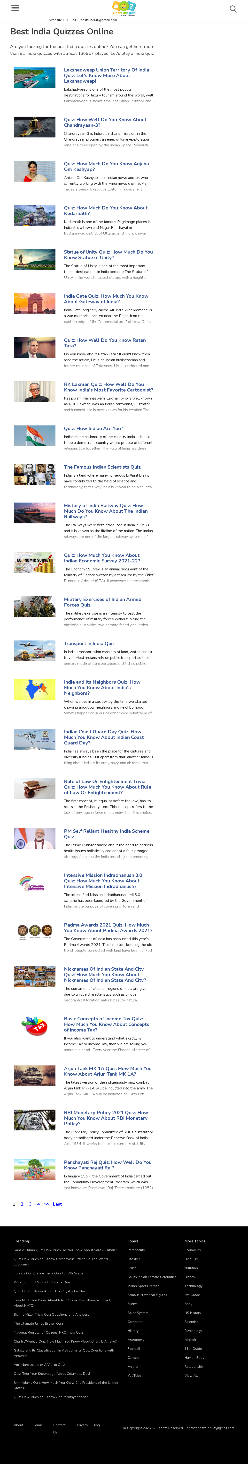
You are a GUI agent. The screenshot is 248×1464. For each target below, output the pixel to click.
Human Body (194, 1357)
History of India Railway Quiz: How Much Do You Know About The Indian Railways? (106, 511)
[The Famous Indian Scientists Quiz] (34, 474)
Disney (190, 1277)
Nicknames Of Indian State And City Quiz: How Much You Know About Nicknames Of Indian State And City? (105, 975)
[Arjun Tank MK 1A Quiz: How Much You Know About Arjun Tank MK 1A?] (34, 1075)
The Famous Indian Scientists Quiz (102, 467)
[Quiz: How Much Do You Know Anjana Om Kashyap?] (34, 170)
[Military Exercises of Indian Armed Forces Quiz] (34, 606)
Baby (188, 1304)
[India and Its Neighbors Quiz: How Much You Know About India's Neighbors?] (34, 689)
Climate (133, 1357)
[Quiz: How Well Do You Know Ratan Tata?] (34, 347)
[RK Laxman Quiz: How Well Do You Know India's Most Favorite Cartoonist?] (34, 391)
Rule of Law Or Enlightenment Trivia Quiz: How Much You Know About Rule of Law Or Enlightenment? (107, 787)
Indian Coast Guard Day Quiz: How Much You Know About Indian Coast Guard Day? (104, 737)
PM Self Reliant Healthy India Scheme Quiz (106, 834)
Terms (38, 1425)
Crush (132, 1268)
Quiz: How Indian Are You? (93, 428)
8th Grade (192, 1295)
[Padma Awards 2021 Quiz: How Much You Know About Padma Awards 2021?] (34, 932)
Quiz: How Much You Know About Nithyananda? (51, 1397)
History (133, 1330)
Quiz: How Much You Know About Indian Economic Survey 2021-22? (102, 558)
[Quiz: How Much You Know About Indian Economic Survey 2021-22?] (34, 562)
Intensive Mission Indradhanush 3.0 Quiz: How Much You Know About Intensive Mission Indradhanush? (103, 881)
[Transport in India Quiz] (34, 650)
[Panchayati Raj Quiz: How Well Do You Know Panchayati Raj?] (34, 1169)
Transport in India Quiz (89, 643)
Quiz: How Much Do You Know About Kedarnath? (105, 211)
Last (57, 1203)
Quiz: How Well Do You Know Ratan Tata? (105, 343)
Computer (135, 1322)
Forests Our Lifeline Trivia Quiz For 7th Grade (48, 1273)
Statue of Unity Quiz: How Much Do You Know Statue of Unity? (108, 255)
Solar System (138, 1313)
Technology (193, 1286)
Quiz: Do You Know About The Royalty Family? (49, 1291)
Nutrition (191, 1268)
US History (193, 1313)
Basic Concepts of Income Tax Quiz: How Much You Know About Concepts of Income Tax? (106, 1024)
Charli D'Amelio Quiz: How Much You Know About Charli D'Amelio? (65, 1341)
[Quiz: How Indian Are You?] (34, 435)
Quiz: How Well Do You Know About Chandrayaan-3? (105, 122)
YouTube (134, 1375)
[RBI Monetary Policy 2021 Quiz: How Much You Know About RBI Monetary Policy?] (34, 1119)
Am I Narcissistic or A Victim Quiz (39, 1364)
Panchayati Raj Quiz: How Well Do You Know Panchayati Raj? (108, 1165)
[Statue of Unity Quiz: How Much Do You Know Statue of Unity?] (34, 259)
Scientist (191, 1322)
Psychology (193, 1330)
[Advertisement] (203, 53)
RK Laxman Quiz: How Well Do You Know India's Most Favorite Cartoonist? (108, 387)
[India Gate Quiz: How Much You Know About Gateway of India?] (34, 303)
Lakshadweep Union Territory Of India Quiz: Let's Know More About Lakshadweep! (106, 75)
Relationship (194, 1366)
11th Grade (193, 1348)
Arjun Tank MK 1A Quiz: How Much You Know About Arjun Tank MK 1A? (108, 1071)
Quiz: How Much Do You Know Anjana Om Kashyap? (106, 166)
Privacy (82, 1425)
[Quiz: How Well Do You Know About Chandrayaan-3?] (34, 126)
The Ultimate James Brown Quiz (38, 1323)
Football (134, 1348)
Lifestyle (134, 1259)
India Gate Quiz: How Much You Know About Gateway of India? (106, 299)
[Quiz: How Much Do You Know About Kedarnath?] (34, 215)
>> (47, 1203)
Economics (193, 1250)
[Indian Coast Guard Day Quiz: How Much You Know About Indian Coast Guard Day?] (34, 738)
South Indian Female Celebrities (152, 1277)
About (18, 1425)
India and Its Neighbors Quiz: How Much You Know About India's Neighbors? (102, 687)
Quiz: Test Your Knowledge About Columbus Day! (52, 1373)
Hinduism (192, 1259)
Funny (132, 1304)
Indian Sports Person (144, 1286)
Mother (133, 1366)
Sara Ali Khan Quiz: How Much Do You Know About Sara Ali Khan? (65, 1250)
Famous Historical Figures (147, 1295)
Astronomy (136, 1339)
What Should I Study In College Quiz (42, 1282)
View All (191, 1375)
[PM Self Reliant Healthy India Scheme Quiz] (34, 838)
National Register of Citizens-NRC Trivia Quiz (48, 1332)
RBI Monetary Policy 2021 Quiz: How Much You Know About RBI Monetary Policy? (106, 1118)
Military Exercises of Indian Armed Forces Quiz (102, 602)
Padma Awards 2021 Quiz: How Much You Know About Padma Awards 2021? (108, 928)
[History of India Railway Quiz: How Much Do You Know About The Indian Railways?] (34, 512)
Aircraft (190, 1339)
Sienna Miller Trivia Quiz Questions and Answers (51, 1314)
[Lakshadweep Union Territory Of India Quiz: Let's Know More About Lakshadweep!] (34, 77)
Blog (96, 1425)
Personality (136, 1250)
